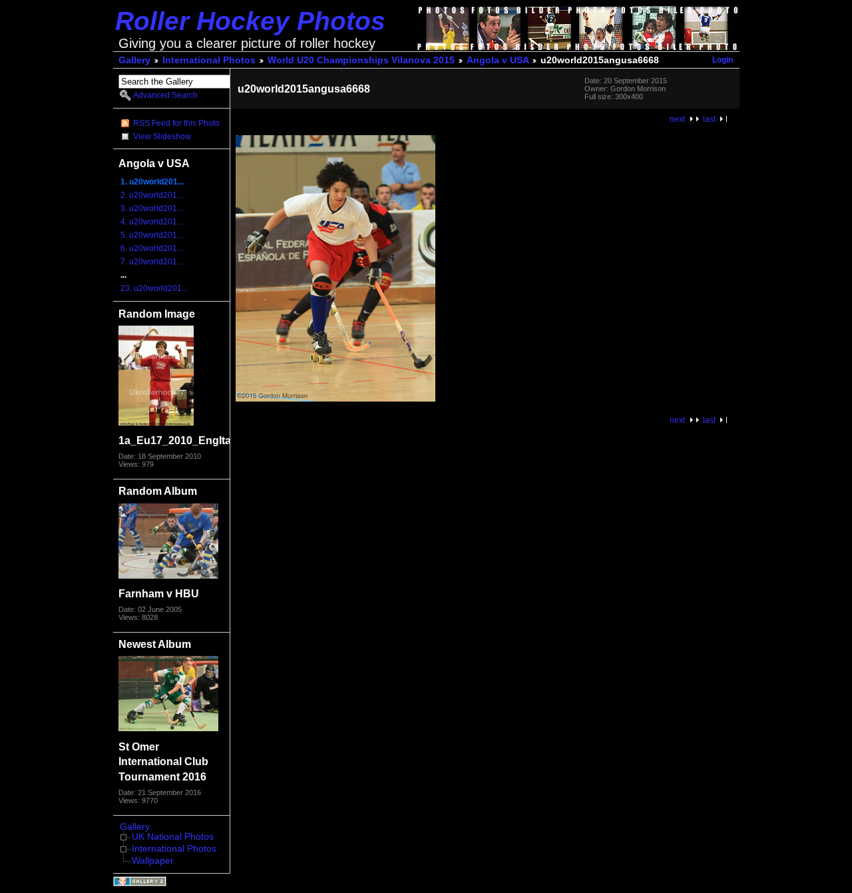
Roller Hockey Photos (250, 21)
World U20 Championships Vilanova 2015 (361, 60)
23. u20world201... (154, 288)
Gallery (134, 60)
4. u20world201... (151, 221)
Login (722, 60)
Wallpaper (153, 861)
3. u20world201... (151, 208)
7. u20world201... (151, 261)
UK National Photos (173, 837)
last (709, 119)
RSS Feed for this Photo (176, 123)
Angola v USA (498, 60)
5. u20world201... (151, 235)
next (677, 119)
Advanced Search (165, 95)
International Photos (209, 60)
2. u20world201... (151, 195)
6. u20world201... (151, 248)
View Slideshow (162, 136)
